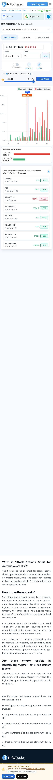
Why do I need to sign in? (35, 769)
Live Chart (44, 79)
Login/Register (37, 4)
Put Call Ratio (42, 37)
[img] (26, 116)
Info (46, 56)
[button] (3, 10)
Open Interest (9, 37)
